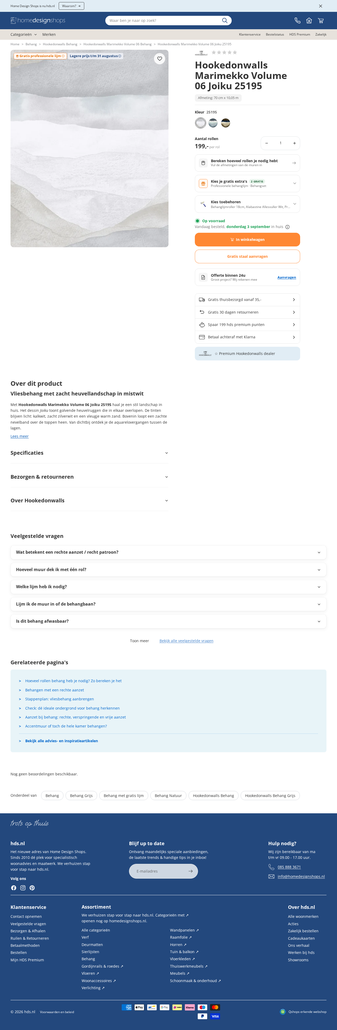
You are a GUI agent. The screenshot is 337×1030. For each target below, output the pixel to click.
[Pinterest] (32, 888)
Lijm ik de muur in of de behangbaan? (56, 604)
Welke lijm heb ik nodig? (41, 587)
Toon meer (139, 640)
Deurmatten (92, 944)
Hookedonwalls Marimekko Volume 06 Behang (117, 44)
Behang (31, 44)
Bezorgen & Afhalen (28, 930)
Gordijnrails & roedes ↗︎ (102, 966)
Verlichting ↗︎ (93, 987)
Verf (85, 937)
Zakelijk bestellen (303, 930)
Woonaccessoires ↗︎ (99, 980)
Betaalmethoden (25, 945)
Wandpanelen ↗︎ (184, 930)
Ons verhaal (298, 945)
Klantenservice (28, 907)
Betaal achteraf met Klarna (231, 336)
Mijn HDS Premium (27, 959)
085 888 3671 (289, 866)
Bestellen (19, 952)
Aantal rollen (206, 139)
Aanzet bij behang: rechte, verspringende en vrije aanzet (75, 717)
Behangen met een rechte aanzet (54, 689)
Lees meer (20, 436)
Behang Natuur (168, 795)
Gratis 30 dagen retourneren (233, 312)
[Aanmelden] (191, 871)
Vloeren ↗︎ (90, 973)
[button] (224, 52)
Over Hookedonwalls (38, 500)
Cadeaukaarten (301, 938)
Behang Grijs (81, 795)
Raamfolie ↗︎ (181, 937)
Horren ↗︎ (178, 944)
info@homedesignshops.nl (301, 876)
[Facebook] (14, 888)
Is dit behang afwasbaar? (42, 621)
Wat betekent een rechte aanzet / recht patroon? (67, 552)
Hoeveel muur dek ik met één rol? (51, 569)
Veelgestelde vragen (28, 923)
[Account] (309, 20)
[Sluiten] (320, 6)
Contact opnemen (26, 916)
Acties (293, 923)
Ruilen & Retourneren (30, 938)
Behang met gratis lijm (124, 795)
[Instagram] (23, 888)
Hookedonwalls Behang (60, 44)
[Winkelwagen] (320, 20)
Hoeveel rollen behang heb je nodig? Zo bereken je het (73, 680)
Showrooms (298, 959)
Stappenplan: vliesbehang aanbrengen (59, 698)
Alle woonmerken (303, 916)
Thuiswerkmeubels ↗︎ (189, 966)
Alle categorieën (96, 930)
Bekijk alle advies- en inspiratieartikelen (61, 740)
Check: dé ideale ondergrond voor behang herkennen (72, 708)
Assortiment (96, 907)
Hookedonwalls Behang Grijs (270, 795)
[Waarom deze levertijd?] (287, 227)
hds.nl (29, 1011)
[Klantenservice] (297, 20)
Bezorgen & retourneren (42, 476)
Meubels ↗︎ (180, 973)
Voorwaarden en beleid (57, 1012)
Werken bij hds (301, 952)
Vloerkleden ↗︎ (182, 958)
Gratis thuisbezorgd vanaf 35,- (234, 299)
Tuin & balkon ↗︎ (184, 951)
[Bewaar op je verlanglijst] (159, 59)
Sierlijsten (90, 951)
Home (15, 44)
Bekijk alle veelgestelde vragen (187, 640)
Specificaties (27, 452)
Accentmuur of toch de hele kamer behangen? (66, 726)
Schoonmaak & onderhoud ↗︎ (195, 980)
